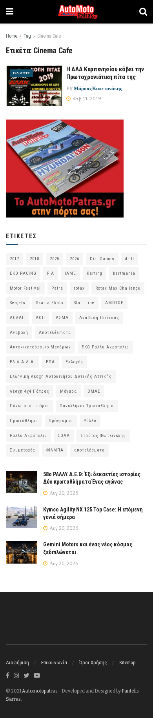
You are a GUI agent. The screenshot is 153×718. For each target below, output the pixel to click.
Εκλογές (74, 361)
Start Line (84, 302)
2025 (54, 258)
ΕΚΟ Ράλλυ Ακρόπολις (105, 347)
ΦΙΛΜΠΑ (55, 450)
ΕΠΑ (50, 361)
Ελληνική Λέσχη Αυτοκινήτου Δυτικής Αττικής (61, 376)
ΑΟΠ (40, 317)
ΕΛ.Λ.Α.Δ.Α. (22, 361)
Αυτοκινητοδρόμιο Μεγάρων (40, 347)
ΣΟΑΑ (64, 435)
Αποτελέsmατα (55, 332)
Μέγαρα (68, 391)
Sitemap (127, 662)
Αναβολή (19, 332)
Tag (27, 36)
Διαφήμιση (17, 662)
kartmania (124, 273)
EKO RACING (23, 273)
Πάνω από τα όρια (29, 405)
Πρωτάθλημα (24, 420)
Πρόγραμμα (61, 420)
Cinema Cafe (49, 36)
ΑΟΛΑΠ (17, 317)
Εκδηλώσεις (21, 73)
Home (11, 36)
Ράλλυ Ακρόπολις (28, 435)
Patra (57, 288)
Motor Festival (25, 288)
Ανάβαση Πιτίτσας (99, 317)
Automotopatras (40, 691)
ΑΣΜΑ (62, 317)
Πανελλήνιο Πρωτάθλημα (87, 405)
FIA (50, 273)
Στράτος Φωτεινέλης (103, 435)
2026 (74, 258)
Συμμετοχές (22, 450)
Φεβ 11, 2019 (86, 99)
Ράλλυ (90, 420)
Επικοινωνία (54, 662)
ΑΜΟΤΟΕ (114, 302)
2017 (14, 258)
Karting (94, 273)
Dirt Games (102, 258)
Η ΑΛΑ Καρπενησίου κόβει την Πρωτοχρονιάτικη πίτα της (105, 73)
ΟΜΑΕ (93, 391)
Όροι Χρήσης (93, 662)
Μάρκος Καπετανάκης (98, 88)
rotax (79, 288)
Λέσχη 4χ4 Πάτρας (29, 391)
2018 (34, 258)
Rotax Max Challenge (117, 288)
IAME (70, 273)
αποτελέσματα (89, 450)
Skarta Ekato (49, 302)
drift (129, 258)
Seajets (18, 302)
